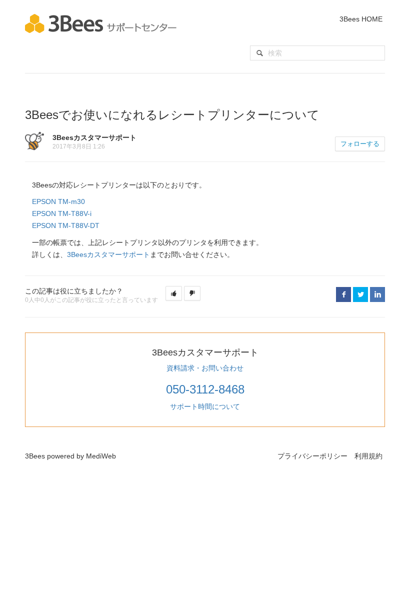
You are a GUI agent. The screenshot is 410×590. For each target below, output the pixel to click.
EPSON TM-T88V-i (62, 214)
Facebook (343, 294)
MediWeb (101, 456)
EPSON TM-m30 (58, 202)
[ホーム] (100, 23)
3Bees (35, 456)
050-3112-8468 (205, 389)
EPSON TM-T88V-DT (66, 226)
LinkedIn (377, 294)
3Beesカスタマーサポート (108, 254)
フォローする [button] (360, 144)
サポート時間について (205, 406)
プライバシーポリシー (313, 456)
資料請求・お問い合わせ (205, 368)
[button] (174, 293)
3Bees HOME (361, 19)
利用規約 (368, 456)
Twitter (360, 294)
